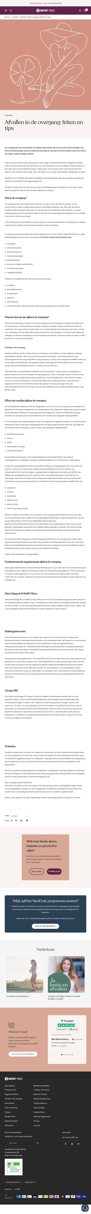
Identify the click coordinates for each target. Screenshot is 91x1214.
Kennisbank (9, 1103)
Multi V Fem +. (30, 602)
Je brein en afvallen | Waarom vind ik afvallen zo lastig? (64, 997)
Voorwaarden (39, 1108)
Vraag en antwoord (41, 1090)
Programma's (10, 1090)
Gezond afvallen (50, 527)
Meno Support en (65, 599)
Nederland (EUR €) (13, 1182)
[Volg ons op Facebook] (65, 1144)
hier (76, 387)
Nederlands (29, 1182)
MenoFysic (43, 602)
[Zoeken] (11, 10)
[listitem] (11, 821)
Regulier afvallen (11, 1094)
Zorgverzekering (40, 1103)
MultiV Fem (21, 674)
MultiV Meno (16, 602)
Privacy (37, 1121)
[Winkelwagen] (85, 10)
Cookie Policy (39, 1112)
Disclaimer (9, 1125)
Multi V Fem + (70, 605)
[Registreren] (37, 1143)
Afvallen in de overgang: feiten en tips (35, 17)
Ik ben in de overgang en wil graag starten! (22, 554)
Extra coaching (11, 1108)
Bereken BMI (10, 1116)
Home (7, 17)
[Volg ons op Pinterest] (78, 1144)
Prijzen (7, 1112)
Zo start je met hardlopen (17, 996)
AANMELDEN (54, 871)
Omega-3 (21, 696)
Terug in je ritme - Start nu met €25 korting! (46, 3)
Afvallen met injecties (13, 1099)
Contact (37, 1125)
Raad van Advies (40, 1094)
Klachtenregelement (42, 1116)
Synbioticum (80, 758)
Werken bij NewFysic (42, 1099)
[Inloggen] (80, 10)
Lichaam (15, 17)
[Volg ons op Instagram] (72, 1144)
